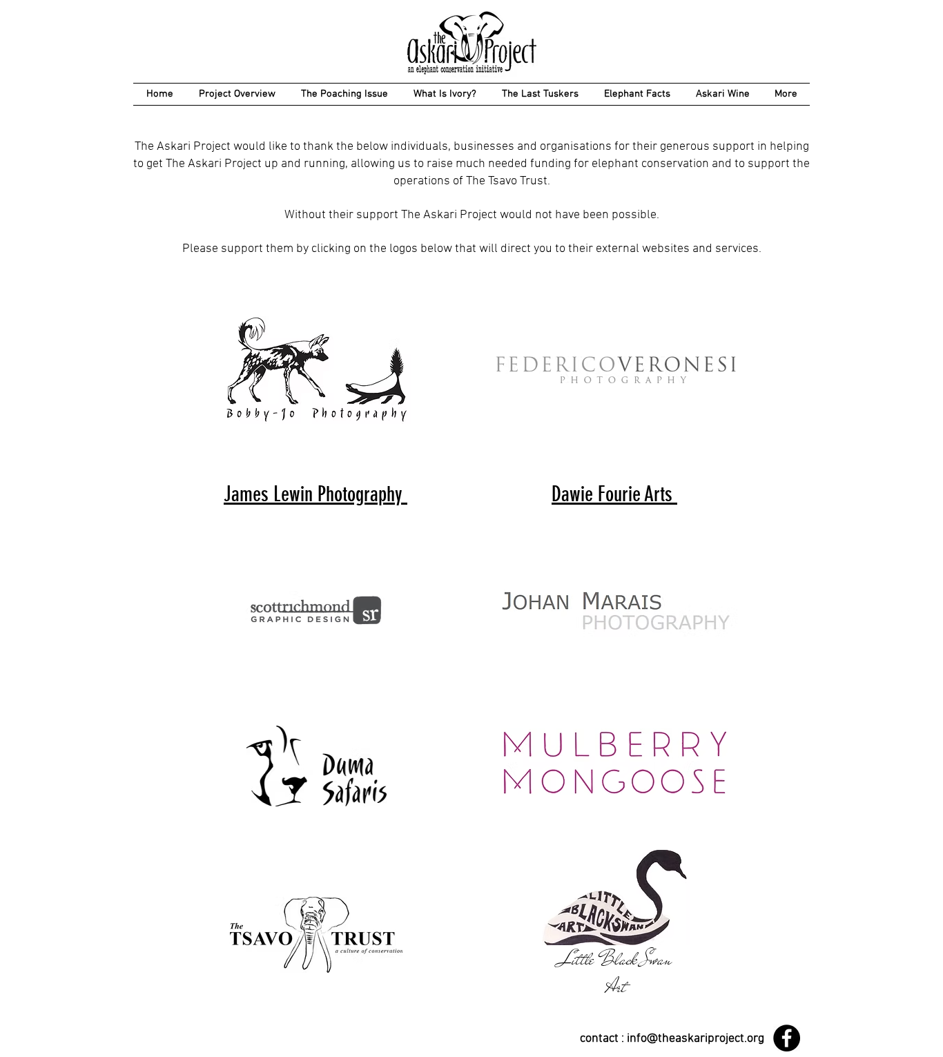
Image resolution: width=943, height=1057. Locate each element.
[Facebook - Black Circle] (786, 1038)
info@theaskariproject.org (695, 1038)
